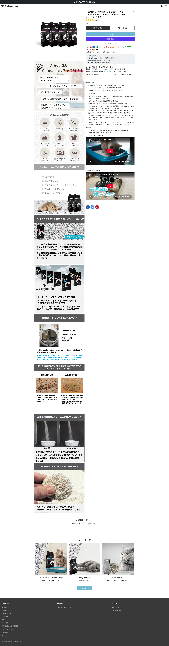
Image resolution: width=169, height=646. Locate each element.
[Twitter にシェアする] (92, 207)
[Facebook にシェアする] (88, 207)
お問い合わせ (6, 623)
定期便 (4, 610)
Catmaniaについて (7, 614)
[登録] (162, 6)
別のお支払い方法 (110, 43)
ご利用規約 (5, 632)
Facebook (118, 607)
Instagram (118, 610)
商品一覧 (4, 607)
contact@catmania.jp (66, 607)
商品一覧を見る (84, 588)
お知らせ (4, 620)
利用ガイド (5, 617)
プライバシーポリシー (8, 629)
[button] (92, 20)
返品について (6, 635)
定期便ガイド (108, 71)
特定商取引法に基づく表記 (10, 626)
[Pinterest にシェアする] (97, 207)
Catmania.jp (17, 641)
